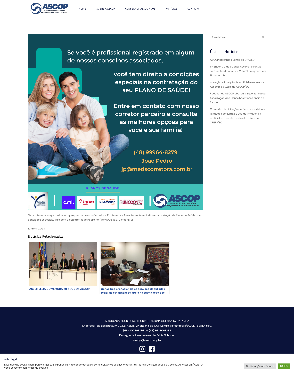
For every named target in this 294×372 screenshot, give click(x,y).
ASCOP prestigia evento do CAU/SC (232, 60)
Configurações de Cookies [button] (260, 366)
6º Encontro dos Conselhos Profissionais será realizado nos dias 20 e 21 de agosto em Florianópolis (238, 71)
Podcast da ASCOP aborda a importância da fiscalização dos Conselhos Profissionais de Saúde (238, 98)
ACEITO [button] (284, 366)
